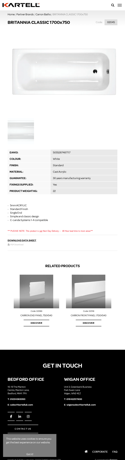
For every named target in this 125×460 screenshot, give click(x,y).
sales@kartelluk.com (21, 404)
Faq (114, 451)
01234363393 (17, 399)
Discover (36, 323)
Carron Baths (43, 14)
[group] (62, 72)
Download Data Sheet (22, 240)
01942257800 (74, 399)
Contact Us (23, 428)
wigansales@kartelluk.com (81, 404)
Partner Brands (25, 14)
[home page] (21, 5)
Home (11, 14)
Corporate (100, 451)
